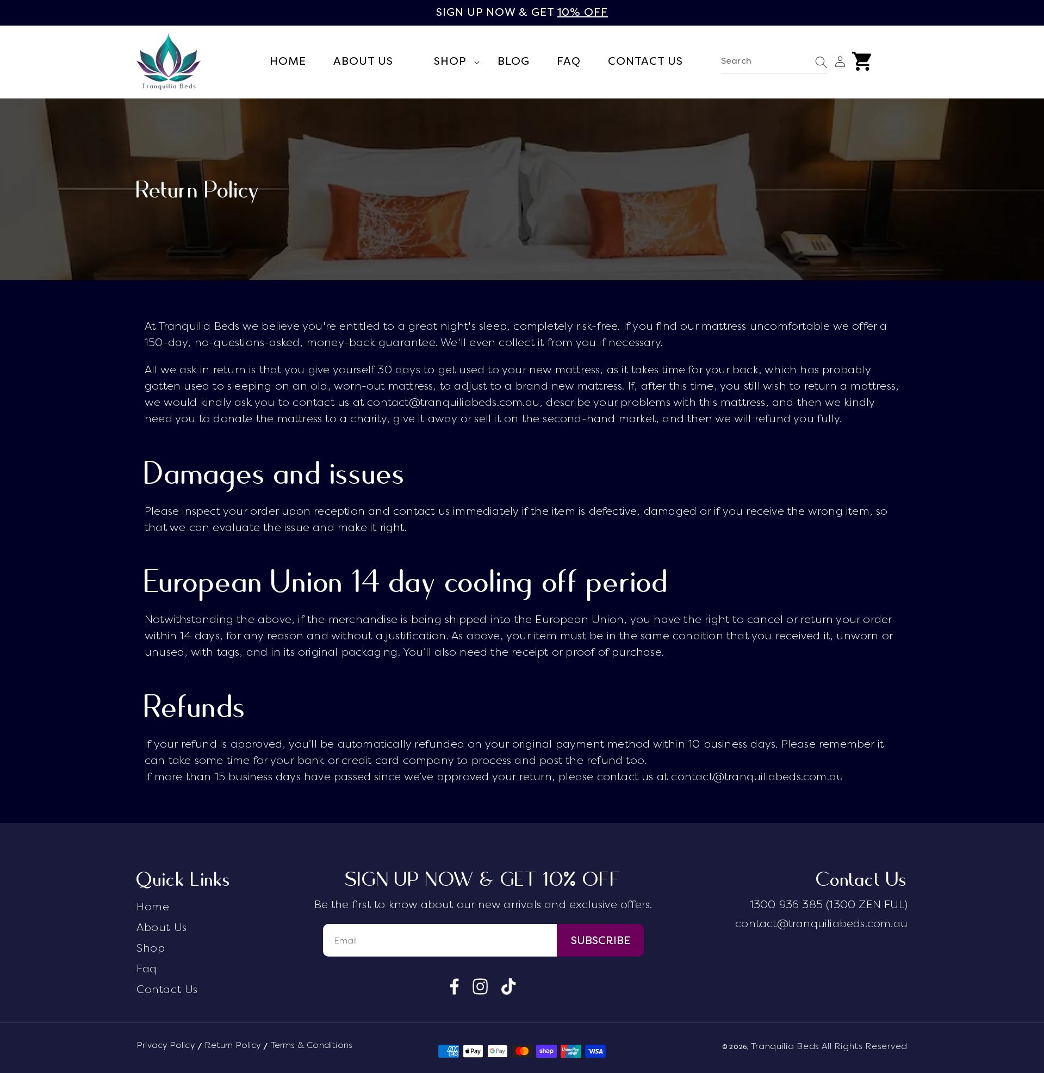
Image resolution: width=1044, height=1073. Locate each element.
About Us (161, 927)
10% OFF (582, 12)
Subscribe (600, 940)
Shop (150, 948)
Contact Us (167, 989)
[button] (445, 61)
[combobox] (775, 62)
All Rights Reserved (865, 1046)
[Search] (821, 62)
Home (152, 907)
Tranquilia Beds (785, 1046)
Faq (146, 969)
